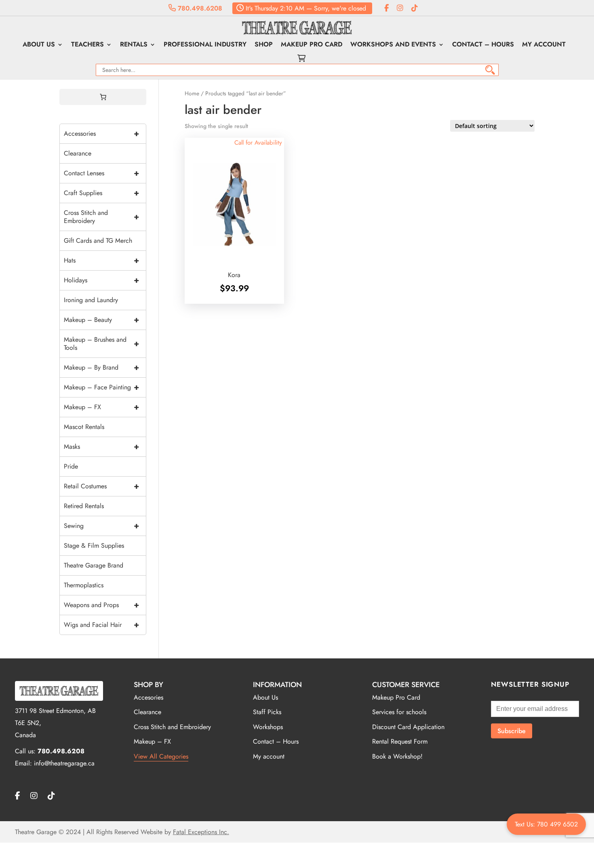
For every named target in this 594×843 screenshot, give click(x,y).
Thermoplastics (83, 585)
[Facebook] (386, 8)
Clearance (77, 153)
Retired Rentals (84, 506)
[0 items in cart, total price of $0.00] (103, 97)
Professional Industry (205, 45)
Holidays (101, 280)
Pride (71, 466)
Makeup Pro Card (311, 45)
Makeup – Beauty (101, 320)
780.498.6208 (199, 8)
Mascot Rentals (84, 426)
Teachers (87, 45)
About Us (39, 45)
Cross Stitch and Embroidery (101, 216)
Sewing (101, 526)
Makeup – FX (101, 407)
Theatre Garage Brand (93, 565)
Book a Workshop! (397, 756)
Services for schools (399, 712)
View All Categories (161, 756)
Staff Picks (267, 712)
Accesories (148, 697)
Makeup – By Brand (101, 367)
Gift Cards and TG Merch (98, 240)
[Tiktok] (414, 8)
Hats (101, 260)
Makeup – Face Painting (101, 387)
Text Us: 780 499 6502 (546, 824)
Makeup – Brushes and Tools (101, 343)
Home (192, 93)
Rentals (133, 45)
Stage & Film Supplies (94, 545)
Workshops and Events (393, 45)
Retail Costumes (101, 486)
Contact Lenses (101, 173)
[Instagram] (400, 8)
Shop (264, 45)
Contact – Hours (483, 45)
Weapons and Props (101, 605)
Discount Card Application (408, 727)
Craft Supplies (101, 193)
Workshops (268, 727)
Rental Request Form (400, 741)
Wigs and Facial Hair (101, 625)
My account (544, 45)
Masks (101, 446)
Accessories (101, 133)
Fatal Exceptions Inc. (201, 832)
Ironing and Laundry (91, 300)
